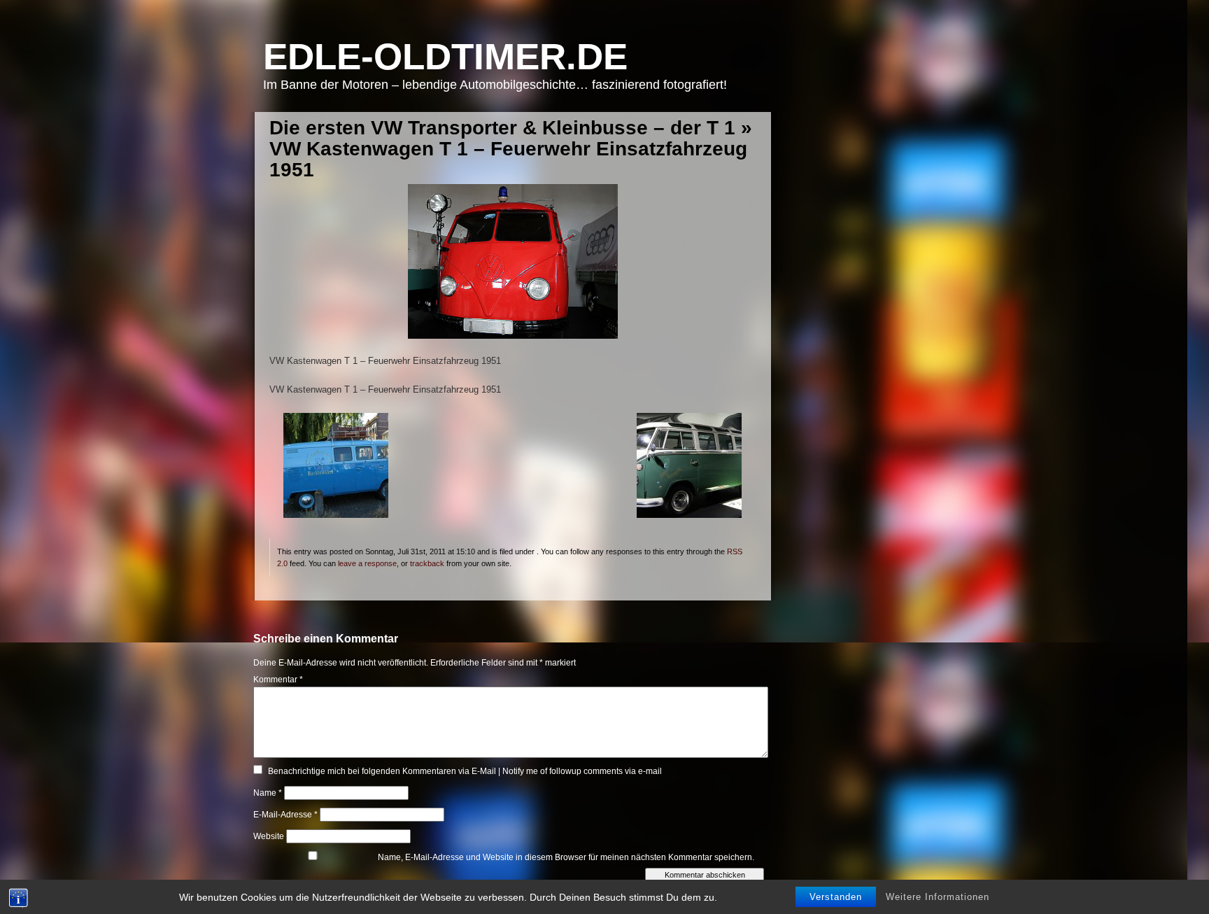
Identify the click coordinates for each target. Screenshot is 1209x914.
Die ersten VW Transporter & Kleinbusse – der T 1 (502, 128)
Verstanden (835, 897)
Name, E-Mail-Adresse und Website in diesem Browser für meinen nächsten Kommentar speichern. (566, 857)
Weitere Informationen (937, 897)
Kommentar (278, 679)
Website (268, 836)
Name (267, 793)
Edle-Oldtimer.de (445, 56)
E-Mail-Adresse (285, 815)
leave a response (367, 563)
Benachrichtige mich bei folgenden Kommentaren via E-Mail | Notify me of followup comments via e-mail (465, 771)
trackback (427, 563)
